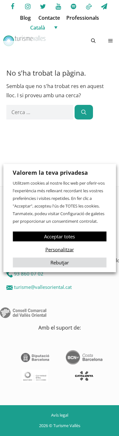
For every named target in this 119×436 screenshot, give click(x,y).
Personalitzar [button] (59, 249)
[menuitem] (66, 27)
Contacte (49, 17)
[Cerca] (84, 112)
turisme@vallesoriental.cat (43, 287)
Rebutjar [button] (59, 262)
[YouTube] (58, 6)
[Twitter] (43, 6)
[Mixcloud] (89, 7)
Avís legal (59, 415)
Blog (25, 17)
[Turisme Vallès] (24, 41)
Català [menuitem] (37, 27)
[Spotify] (73, 6)
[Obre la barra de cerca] (93, 41)
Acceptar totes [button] (59, 236)
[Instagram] (28, 6)
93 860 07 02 (28, 273)
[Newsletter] (104, 6)
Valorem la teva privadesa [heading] (50, 172)
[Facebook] (12, 6)
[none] (66, 27)
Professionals (82, 17)
